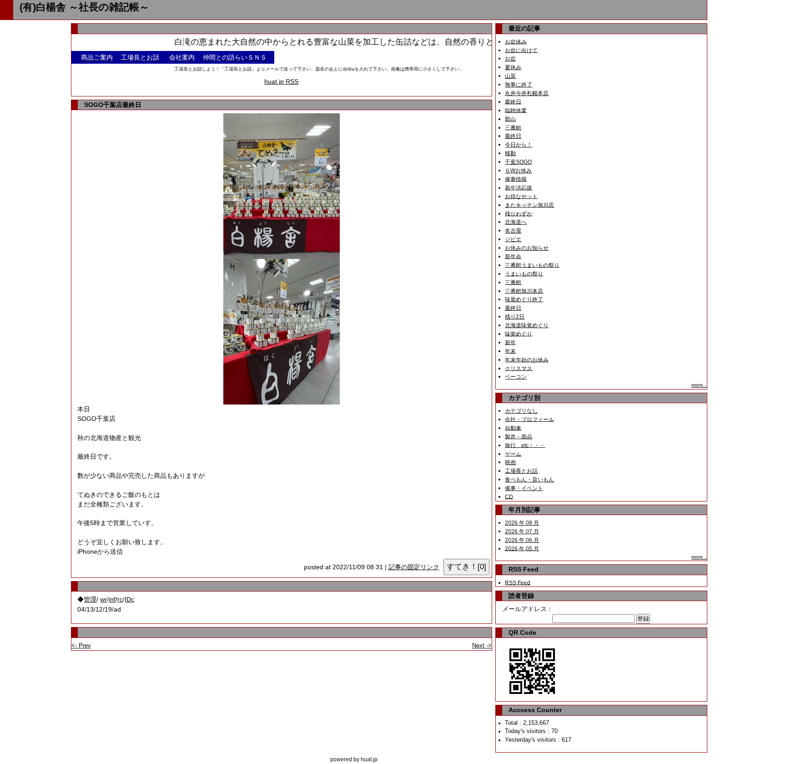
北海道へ (516, 222)
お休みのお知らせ (527, 248)
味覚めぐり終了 (524, 299)
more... (699, 385)
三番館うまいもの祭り (532, 265)
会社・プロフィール (529, 419)
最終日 (513, 101)
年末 (510, 351)
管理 (90, 599)
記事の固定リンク (413, 567)
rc (120, 599)
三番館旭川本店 (524, 291)
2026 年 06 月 (522, 540)
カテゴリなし (521, 411)
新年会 (513, 256)
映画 (510, 462)
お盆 (510, 59)
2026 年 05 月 (522, 548)
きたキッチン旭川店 (529, 205)
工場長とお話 (521, 471)
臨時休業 (516, 110)
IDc (129, 599)
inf (112, 599)
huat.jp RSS (281, 81)
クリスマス (518, 368)
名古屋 (513, 231)
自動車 (513, 428)
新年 (510, 342)
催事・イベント (524, 488)
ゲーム (513, 453)
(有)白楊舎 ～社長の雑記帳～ (84, 7)
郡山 (510, 119)
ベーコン (516, 377)
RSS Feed (517, 582)
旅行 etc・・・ (525, 445)
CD (509, 496)
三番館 (513, 127)
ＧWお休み (518, 170)
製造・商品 (518, 436)
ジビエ (513, 239)
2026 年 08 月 (522, 523)
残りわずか (518, 213)
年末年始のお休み (527, 359)
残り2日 (514, 317)
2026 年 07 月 (522, 531)
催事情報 (516, 179)
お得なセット (521, 196)
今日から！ (518, 145)
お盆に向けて (521, 50)
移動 (510, 153)
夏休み (513, 67)
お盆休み (516, 41)
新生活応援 (518, 187)
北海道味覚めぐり (527, 325)
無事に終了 (518, 84)
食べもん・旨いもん (529, 479)
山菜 (510, 76)
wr (103, 599)
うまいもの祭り (524, 273)
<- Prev (81, 645)
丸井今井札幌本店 (527, 93)
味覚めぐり (518, 333)
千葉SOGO (518, 162)
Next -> (482, 645)
